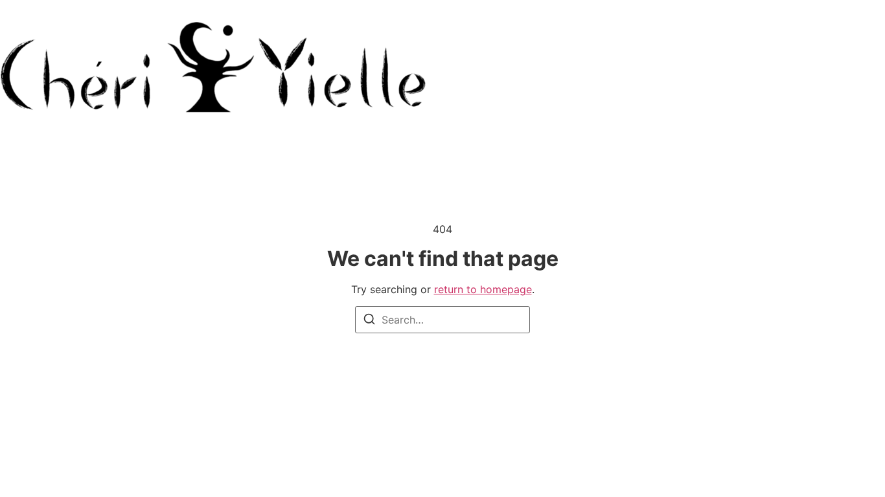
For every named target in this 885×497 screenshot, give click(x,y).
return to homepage (483, 289)
